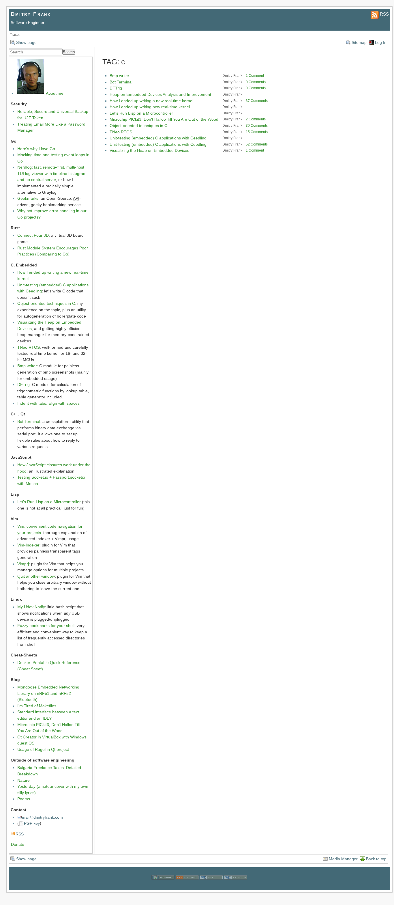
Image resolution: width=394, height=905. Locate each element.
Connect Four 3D (33, 235)
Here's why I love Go (36, 148)
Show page (26, 42)
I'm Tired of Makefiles (36, 706)
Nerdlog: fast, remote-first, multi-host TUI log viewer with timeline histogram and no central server (52, 173)
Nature (23, 780)
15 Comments (257, 132)
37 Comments (257, 100)
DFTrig (23, 384)
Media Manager (343, 859)
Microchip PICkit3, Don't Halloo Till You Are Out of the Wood (164, 119)
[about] (30, 93)
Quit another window (36, 576)
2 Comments (256, 119)
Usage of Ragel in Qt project (43, 749)
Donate (17, 844)
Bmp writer (27, 365)
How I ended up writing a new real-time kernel (151, 100)
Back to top (376, 859)
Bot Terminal (28, 421)
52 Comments (257, 144)
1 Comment (255, 75)
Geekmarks (27, 198)
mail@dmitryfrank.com (42, 817)
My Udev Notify (31, 606)
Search (69, 52)
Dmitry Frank (31, 14)
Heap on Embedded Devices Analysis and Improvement (160, 94)
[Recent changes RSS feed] (187, 886)
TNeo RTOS (28, 347)
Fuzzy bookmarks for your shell (45, 625)
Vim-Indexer (28, 545)
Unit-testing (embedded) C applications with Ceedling (158, 138)
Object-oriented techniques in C (46, 303)
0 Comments (256, 82)
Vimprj (23, 563)
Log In (381, 42)
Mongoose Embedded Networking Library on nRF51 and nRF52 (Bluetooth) (48, 693)
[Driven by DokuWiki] (163, 886)
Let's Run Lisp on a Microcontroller (49, 501)
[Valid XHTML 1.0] (235, 886)
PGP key (32, 823)
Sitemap (359, 42)
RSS (20, 834)
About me (54, 93)
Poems (23, 798)
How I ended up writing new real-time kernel (150, 107)
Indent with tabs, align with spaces (48, 403)
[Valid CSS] (211, 886)
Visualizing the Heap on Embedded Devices (149, 150)
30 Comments (257, 125)
